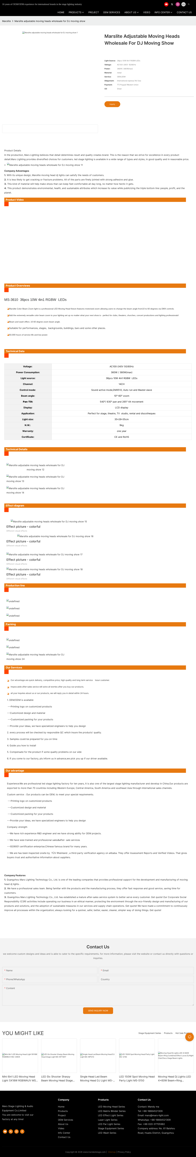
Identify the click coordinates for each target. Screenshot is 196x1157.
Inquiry (112, 104)
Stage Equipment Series (149, 1033)
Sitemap (111, 1152)
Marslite (6, 21)
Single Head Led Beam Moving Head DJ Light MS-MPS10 (96, 1078)
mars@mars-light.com (157, 1115)
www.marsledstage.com (94, 1152)
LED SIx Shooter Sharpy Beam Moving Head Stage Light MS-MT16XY (57, 1078)
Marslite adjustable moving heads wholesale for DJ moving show (49, 21)
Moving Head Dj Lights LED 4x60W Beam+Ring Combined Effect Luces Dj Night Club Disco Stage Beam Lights (176, 1078)
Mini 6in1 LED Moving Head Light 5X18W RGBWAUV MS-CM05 (19, 1078)
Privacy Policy (124, 1152)
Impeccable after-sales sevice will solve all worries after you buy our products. (47, 686)
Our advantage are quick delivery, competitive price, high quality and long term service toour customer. (60, 680)
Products (168, 1033)
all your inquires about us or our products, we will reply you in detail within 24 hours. (50, 693)
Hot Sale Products (183, 1033)
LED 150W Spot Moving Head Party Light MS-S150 (137, 1078)
